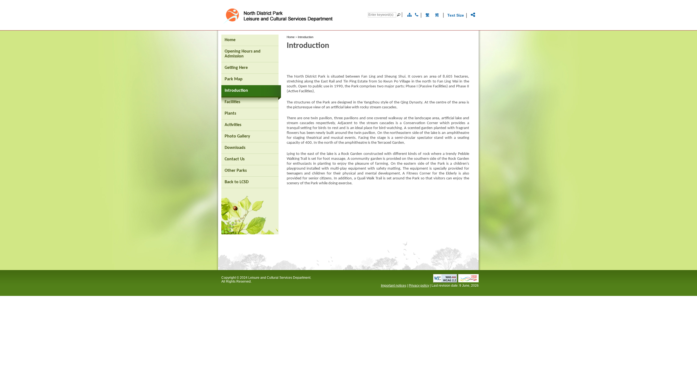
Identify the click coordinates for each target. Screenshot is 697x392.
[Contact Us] (416, 15)
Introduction (305, 37)
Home (291, 37)
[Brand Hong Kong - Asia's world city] (468, 280)
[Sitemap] (409, 15)
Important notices (393, 285)
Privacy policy (419, 285)
